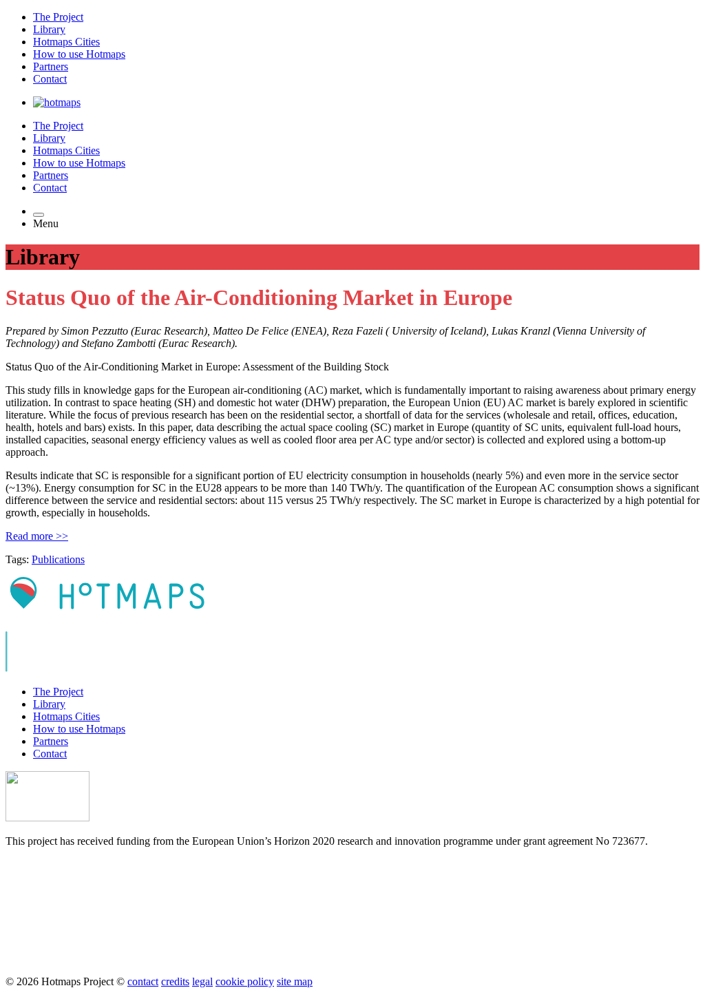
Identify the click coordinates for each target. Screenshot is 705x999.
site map (295, 981)
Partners (50, 66)
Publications (58, 559)
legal (202, 981)
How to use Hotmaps (79, 54)
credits (175, 981)
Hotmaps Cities (66, 42)
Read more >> (37, 536)
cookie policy (244, 981)
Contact (50, 79)
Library (49, 29)
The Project (58, 17)
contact (142, 981)
